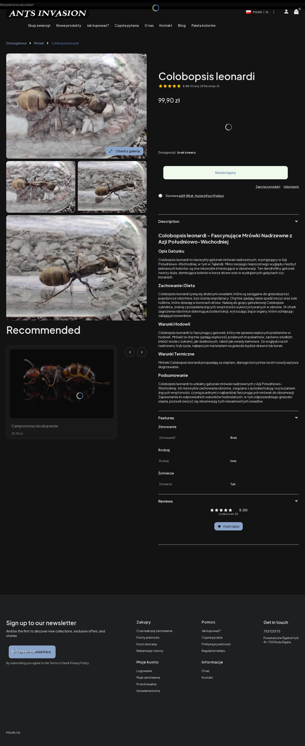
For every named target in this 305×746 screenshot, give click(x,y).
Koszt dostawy (147, 644)
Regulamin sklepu (213, 651)
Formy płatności (148, 637)
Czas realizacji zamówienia (154, 631)
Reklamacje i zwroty (150, 651)
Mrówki (39, 43)
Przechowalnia (146, 684)
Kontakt (207, 677)
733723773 (272, 631)
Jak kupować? (211, 631)
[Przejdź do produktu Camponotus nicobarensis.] (61, 383)
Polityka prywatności (216, 644)
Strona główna (16, 43)
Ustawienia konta (148, 691)
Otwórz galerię (128, 151)
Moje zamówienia (148, 677)
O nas (205, 671)
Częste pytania (212, 637)
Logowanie (144, 671)
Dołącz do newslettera (32, 652)
